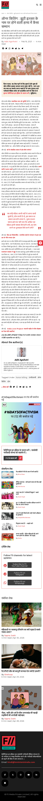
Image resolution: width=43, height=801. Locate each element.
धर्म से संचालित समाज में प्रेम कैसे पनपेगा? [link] (19, 150)
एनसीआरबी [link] (32, 377)
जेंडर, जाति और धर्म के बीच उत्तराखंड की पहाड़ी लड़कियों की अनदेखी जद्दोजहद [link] (20, 714)
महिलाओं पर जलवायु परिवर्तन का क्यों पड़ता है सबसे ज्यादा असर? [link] (21, 630)
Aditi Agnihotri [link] (10, 41)
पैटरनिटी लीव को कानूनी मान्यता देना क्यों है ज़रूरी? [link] (21, 671)
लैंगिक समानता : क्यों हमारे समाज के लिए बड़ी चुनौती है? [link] (28, 483)
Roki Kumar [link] (21, 486)
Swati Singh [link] (21, 497)
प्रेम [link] (8, 381)
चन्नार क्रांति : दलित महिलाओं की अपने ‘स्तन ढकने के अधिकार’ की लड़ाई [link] (27, 535)
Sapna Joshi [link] (10, 635)
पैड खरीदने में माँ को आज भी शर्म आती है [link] (27, 472)
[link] (40, 243)
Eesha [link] (20, 538)
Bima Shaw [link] (21, 474)
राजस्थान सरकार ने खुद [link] (8, 252)
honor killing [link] (21, 377)
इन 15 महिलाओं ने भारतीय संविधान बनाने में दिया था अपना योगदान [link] (28, 503)
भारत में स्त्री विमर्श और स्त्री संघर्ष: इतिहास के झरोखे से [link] (28, 514)
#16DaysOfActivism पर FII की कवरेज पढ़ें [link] (20, 398)
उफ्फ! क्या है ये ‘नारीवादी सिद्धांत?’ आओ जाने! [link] (27, 493)
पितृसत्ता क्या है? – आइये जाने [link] (25, 523)
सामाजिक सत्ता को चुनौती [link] (19, 101)
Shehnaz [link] (8, 674)
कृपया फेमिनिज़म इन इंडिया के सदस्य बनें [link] (16, 93)
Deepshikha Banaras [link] (24, 517)
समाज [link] (3, 13)
